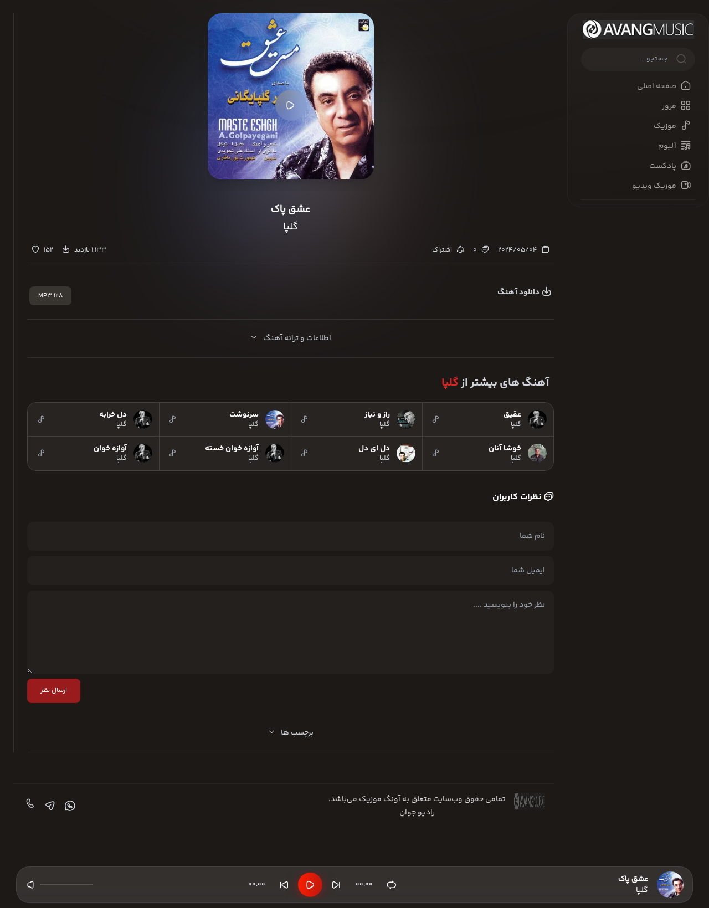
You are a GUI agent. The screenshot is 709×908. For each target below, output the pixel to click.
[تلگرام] (48, 806)
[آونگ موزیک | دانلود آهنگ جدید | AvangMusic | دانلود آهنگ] (638, 29)
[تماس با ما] (28, 806)
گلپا (450, 383)
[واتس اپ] (68, 806)
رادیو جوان (417, 813)
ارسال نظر (53, 690)
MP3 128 (50, 296)
